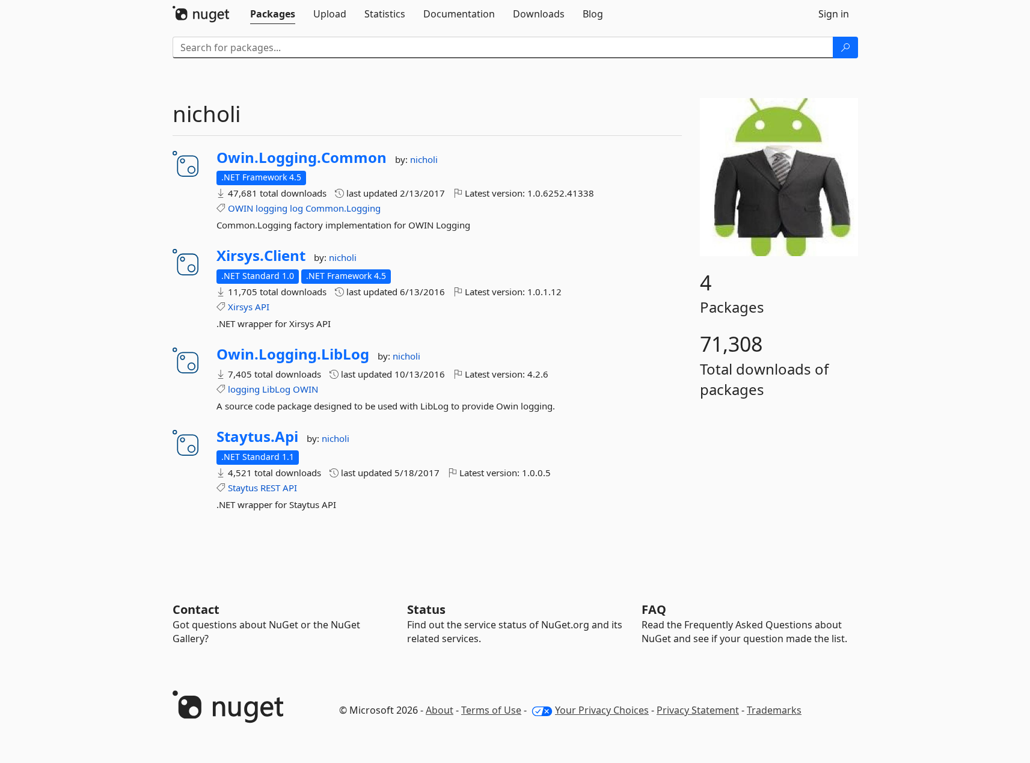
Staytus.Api (257, 436)
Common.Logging (343, 208)
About (439, 710)
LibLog (276, 389)
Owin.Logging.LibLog (292, 354)
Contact (196, 609)
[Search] (845, 47)
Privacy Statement (698, 710)
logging (271, 208)
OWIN (240, 208)
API (262, 307)
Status (426, 609)
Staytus (243, 488)
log (296, 208)
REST (270, 488)
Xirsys (240, 307)
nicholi (424, 159)
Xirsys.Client (260, 255)
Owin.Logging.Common (301, 157)
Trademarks (774, 710)
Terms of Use (491, 710)
